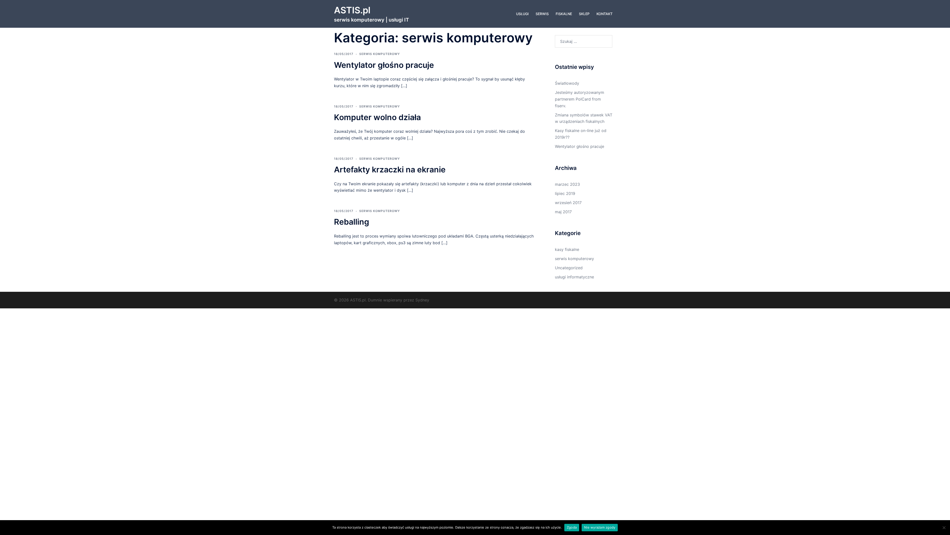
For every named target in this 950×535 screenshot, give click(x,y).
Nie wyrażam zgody (599, 527)
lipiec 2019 (565, 193)
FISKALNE (564, 14)
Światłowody (567, 83)
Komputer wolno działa (377, 117)
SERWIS (542, 14)
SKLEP (584, 14)
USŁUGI (522, 14)
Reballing (351, 222)
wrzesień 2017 (568, 202)
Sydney (422, 299)
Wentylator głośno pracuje (384, 65)
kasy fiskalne (567, 249)
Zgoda (572, 527)
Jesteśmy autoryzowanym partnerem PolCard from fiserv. (579, 99)
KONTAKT (604, 14)
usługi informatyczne (574, 276)
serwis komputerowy (379, 54)
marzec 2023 (567, 184)
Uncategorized (569, 267)
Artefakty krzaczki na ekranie (390, 169)
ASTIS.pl (352, 10)
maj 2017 (563, 211)
